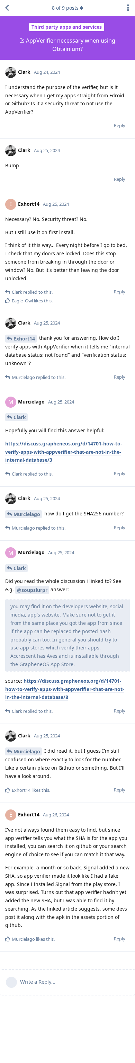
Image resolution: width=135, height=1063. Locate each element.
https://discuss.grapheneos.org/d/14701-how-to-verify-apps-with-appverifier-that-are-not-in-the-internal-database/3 (63, 451)
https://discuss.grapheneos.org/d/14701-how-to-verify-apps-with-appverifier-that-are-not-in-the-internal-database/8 (64, 689)
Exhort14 (24, 338)
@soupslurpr (32, 590)
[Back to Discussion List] (7, 8)
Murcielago (27, 514)
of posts (65, 8)
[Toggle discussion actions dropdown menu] (128, 8)
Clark (20, 417)
